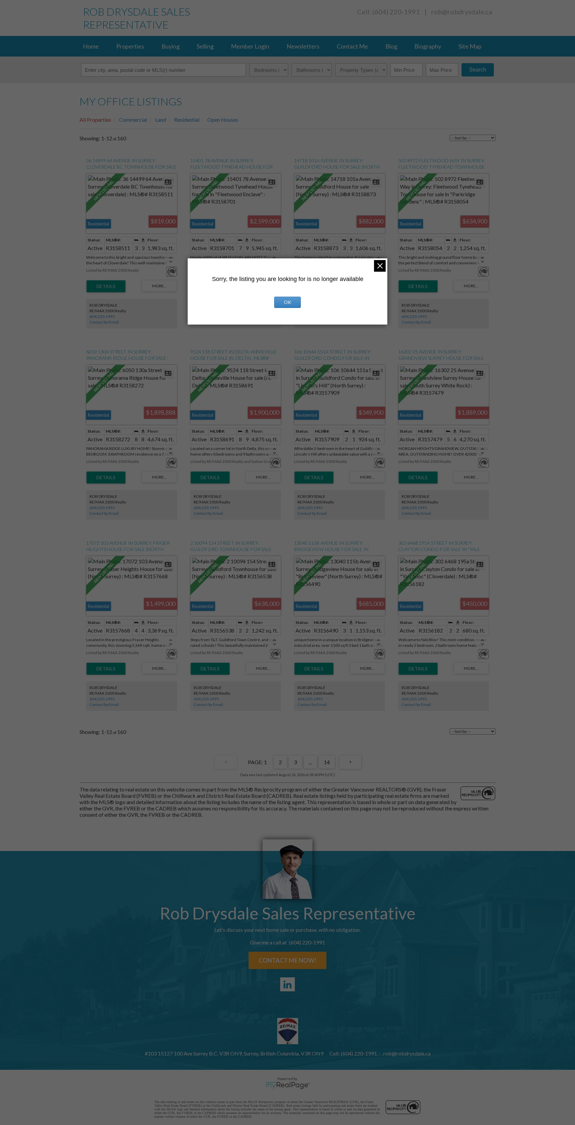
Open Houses (222, 119)
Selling (205, 46)
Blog (391, 46)
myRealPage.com (287, 1085)
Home (91, 46)
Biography (427, 46)
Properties (130, 46)
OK (287, 302)
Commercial (133, 119)
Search (477, 69)
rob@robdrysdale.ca (461, 12)
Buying (170, 46)
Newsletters (303, 46)
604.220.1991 (102, 316)
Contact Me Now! (287, 960)
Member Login (250, 46)
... (310, 762)
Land (160, 119)
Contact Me (352, 46)
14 (327, 762)
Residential (186, 119)
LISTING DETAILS (106, 286)
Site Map (470, 46)
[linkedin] (287, 984)
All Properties (95, 119)
